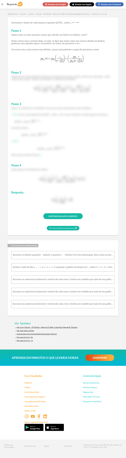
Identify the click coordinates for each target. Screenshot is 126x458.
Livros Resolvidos (31, 392)
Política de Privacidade (9, 446)
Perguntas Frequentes (92, 401)
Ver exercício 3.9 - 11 (25, 340)
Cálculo (23, 14)
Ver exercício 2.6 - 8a (25, 337)
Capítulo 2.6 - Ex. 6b (99, 14)
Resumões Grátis (31, 406)
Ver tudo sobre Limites (25, 331)
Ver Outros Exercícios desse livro (61, 228)
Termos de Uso (30, 446)
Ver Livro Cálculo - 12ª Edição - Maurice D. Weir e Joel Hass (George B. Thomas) (47, 327)
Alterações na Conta (91, 397)
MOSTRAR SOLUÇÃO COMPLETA (63, 216)
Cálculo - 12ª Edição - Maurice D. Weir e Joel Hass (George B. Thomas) (62, 14)
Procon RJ (68, 446)
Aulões (27, 387)
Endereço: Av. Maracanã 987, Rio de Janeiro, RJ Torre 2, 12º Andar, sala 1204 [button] (103, 446)
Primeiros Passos (90, 387)
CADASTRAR (100, 357)
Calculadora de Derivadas (35, 401)
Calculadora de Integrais (34, 397)
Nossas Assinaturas (91, 383)
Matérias (28, 383)
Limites (31, 14)
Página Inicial (13, 14)
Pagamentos (88, 392)
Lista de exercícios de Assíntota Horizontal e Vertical (37, 334)
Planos (46, 446)
